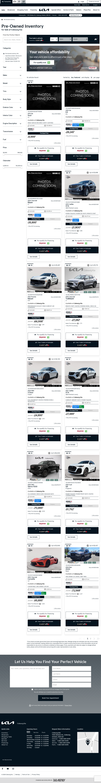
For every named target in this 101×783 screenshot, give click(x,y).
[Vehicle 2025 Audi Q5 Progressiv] (82, 468)
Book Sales (77, 5)
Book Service (85, 5)
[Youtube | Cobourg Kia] (8, 769)
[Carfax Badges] (31, 129)
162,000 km (19, 165)
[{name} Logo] (7, 722)
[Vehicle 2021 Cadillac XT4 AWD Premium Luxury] (82, 374)
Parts (43, 732)
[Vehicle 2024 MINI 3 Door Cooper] (44, 374)
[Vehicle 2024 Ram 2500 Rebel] (82, 555)
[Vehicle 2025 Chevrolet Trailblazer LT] (82, 280)
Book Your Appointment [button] (50, 698)
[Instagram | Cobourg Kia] (13, 769)
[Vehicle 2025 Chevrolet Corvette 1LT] (44, 560)
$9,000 (5, 152)
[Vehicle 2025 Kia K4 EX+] (82, 94)
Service (36, 732)
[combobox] (54, 39)
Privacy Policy (68, 705)
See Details (33, 164)
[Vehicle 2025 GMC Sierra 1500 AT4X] (44, 468)
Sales (28, 732)
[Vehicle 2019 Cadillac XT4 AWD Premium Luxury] (82, 187)
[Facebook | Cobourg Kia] (2, 769)
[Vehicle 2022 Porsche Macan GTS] (44, 280)
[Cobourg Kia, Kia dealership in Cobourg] (44, 9)
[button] (6, 1)
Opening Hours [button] (74, 15)
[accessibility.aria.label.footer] (59, 780)
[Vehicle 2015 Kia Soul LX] (44, 97)
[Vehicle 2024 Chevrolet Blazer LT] (44, 184)
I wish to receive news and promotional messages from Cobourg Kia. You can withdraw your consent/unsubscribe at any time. (51, 691)
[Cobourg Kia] (88, 742)
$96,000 (20, 152)
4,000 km (5, 165)
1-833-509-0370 (62, 15)
